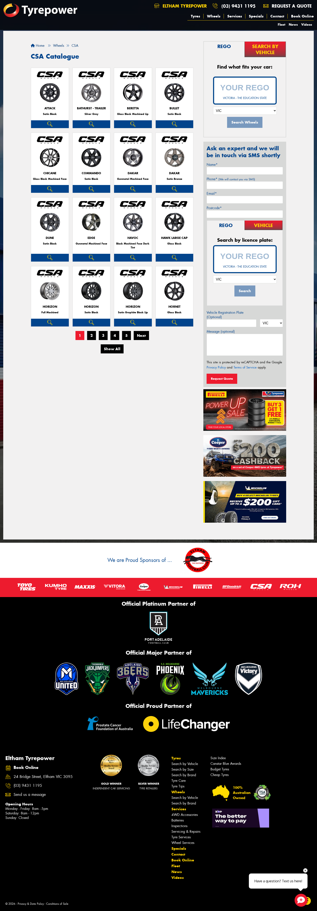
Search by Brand (183, 775)
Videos (306, 24)
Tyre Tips (177, 786)
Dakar (133, 173)
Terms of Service (245, 367)
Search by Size (182, 769)
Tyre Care (178, 780)
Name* (212, 164)
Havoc (132, 238)
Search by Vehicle (184, 764)
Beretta (133, 108)
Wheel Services (182, 842)
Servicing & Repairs (185, 831)
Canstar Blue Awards (225, 763)
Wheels (213, 16)
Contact (277, 16)
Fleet (281, 24)
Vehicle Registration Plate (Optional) (225, 314)
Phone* (231, 179)
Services (234, 16)
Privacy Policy (216, 367)
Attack (49, 108)
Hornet (174, 307)
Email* (212, 193)
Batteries (177, 820)
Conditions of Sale (57, 904)
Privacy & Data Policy (31, 904)
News (293, 24)
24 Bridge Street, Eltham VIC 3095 (43, 776)
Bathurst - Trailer (91, 108)
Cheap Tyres (219, 775)
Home (39, 45)
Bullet (174, 108)
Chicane (49, 173)
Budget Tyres (219, 769)
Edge (91, 238)
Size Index (218, 758)
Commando (91, 173)
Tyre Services (181, 837)
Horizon (50, 307)
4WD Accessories (184, 814)
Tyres (195, 16)
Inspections (179, 826)
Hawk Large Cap (174, 238)
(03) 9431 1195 (238, 6)
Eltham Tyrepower (184, 6)
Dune (50, 238)
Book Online (302, 16)
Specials (256, 16)
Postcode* (214, 208)
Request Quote (222, 379)
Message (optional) (221, 331)
